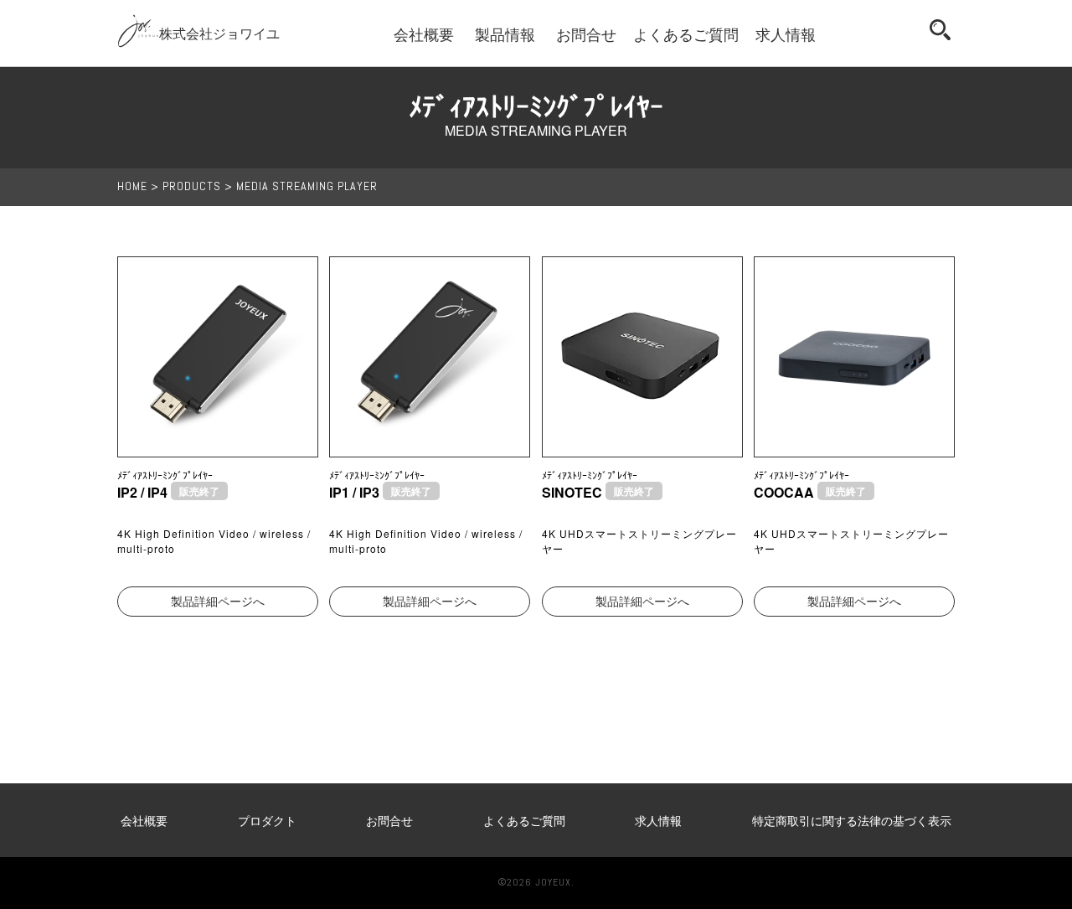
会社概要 (424, 33)
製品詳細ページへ (218, 601)
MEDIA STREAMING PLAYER (307, 186)
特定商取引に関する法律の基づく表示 (851, 820)
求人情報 (785, 33)
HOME (132, 186)
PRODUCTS (191, 186)
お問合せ (586, 33)
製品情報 (505, 33)
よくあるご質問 (686, 33)
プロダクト (267, 820)
